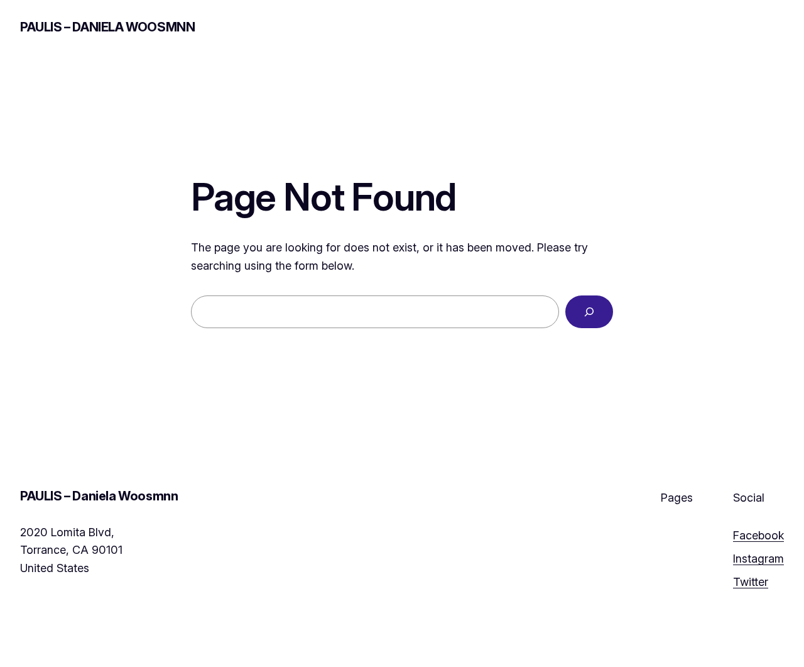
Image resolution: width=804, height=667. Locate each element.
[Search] (589, 311)
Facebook (758, 535)
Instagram (758, 558)
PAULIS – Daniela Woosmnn (107, 27)
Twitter (750, 581)
